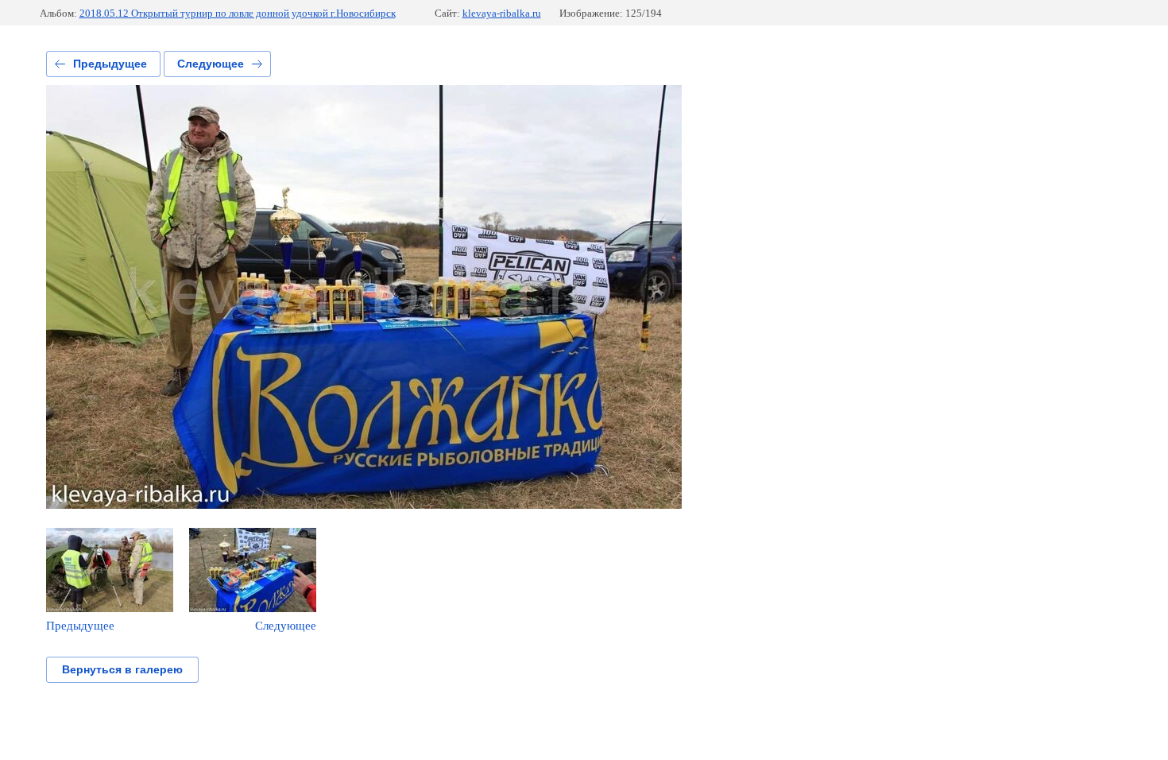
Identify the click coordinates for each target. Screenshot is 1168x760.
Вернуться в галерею (122, 669)
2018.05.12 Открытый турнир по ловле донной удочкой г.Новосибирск (237, 13)
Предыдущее (110, 63)
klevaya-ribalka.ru (501, 13)
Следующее (210, 63)
